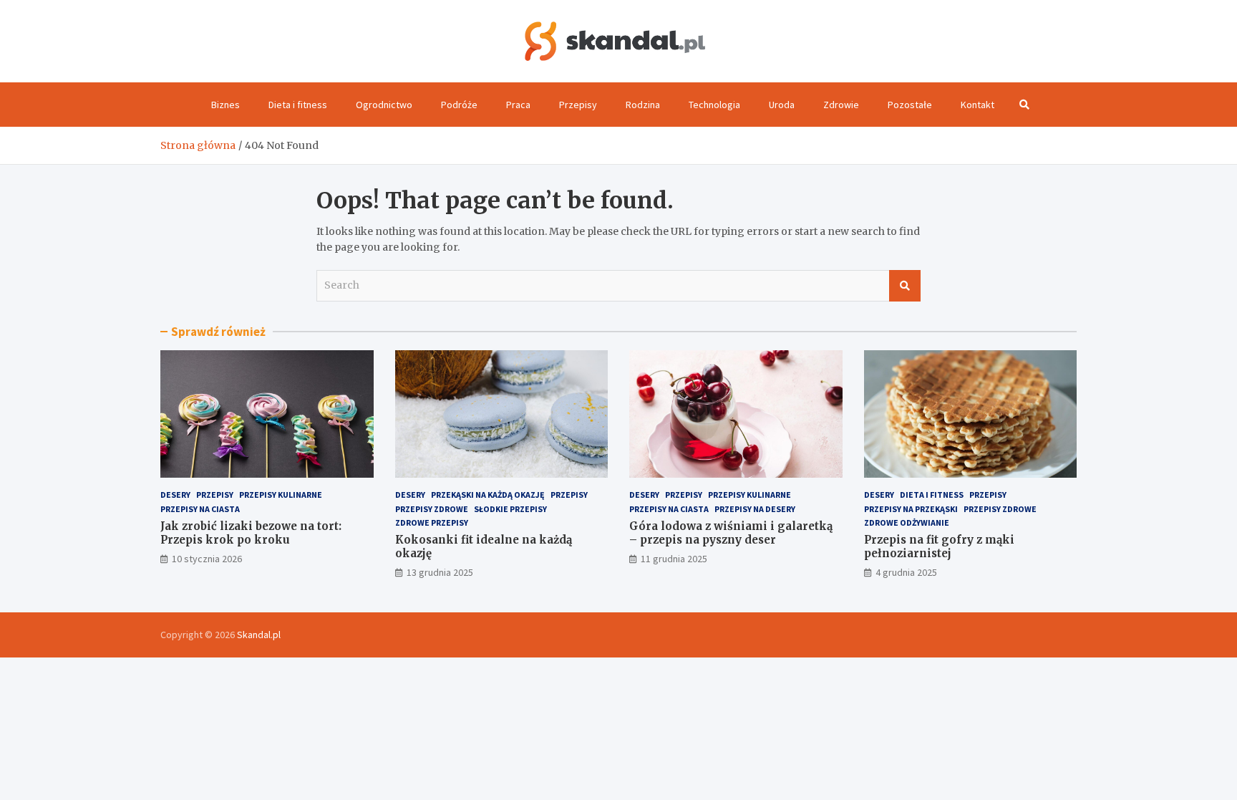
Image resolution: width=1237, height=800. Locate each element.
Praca (518, 104)
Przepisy (578, 104)
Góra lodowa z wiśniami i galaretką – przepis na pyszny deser (731, 533)
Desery (175, 494)
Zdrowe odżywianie (906, 522)
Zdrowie (841, 104)
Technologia (714, 104)
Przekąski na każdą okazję (488, 494)
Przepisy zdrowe (431, 508)
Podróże (459, 104)
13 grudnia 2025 (440, 572)
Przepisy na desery (754, 508)
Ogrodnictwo (384, 104)
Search (905, 286)
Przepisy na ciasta (200, 508)
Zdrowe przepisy (431, 522)
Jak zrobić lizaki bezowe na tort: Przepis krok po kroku (250, 533)
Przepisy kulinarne (280, 494)
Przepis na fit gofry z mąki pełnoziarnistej (939, 547)
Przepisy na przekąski (911, 508)
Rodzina (643, 104)
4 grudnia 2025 (906, 572)
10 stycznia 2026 (207, 558)
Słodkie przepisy (510, 508)
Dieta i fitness (297, 104)
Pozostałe (910, 104)
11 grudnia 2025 (674, 558)
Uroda (782, 104)
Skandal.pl (259, 634)
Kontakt (977, 104)
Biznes (225, 104)
